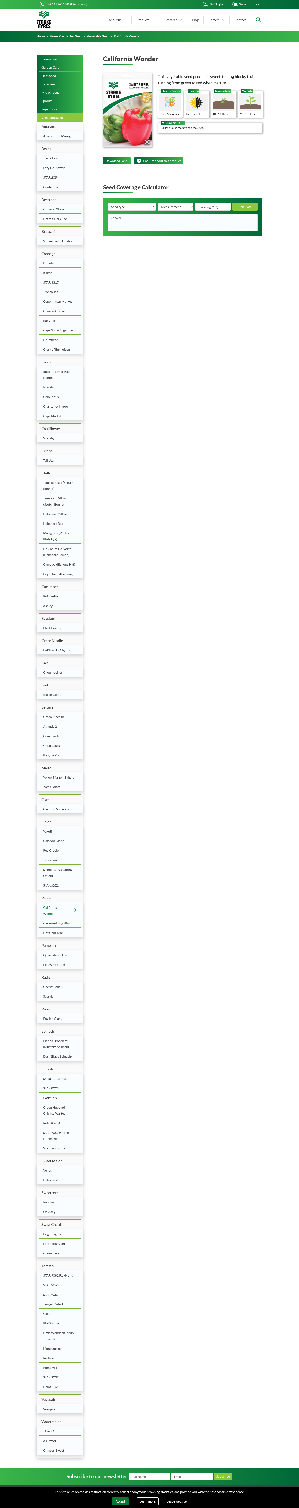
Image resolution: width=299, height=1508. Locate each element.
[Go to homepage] (44, 19)
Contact (240, 20)
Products (143, 20)
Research (171, 20)
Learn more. (148, 1501)
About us (115, 20)
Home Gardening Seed (66, 36)
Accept (120, 1501)
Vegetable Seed (98, 36)
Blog (195, 20)
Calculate (245, 207)
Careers (214, 20)
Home (41, 36)
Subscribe (223, 1476)
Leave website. (177, 1501)
